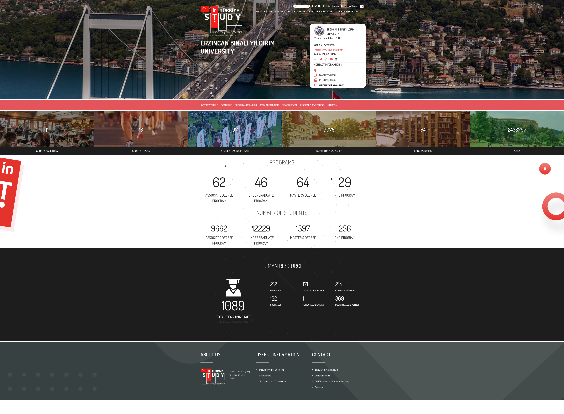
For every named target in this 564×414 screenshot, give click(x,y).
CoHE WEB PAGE (322, 375)
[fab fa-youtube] (319, 6)
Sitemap (319, 387)
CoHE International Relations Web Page (332, 381)
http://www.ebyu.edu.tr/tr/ (328, 49)
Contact (354, 6)
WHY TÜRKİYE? (263, 11)
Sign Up (336, 6)
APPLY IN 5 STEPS (325, 11)
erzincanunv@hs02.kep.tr (331, 84)
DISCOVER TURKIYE (284, 11)
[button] (363, 6)
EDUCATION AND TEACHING (246, 105)
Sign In (345, 6)
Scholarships (265, 375)
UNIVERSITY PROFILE (209, 105)
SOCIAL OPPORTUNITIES (270, 105)
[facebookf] (312, 6)
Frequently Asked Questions (271, 369)
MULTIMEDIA (332, 105)
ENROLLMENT (226, 105)
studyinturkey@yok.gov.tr (326, 369)
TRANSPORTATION (289, 105)
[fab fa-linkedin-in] (329, 6)
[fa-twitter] (315, 6)
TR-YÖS (360, 11)
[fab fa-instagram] (324, 6)
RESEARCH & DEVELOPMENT (312, 105)
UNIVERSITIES (305, 11)
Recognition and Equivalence (272, 381)
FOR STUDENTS (344, 11)
